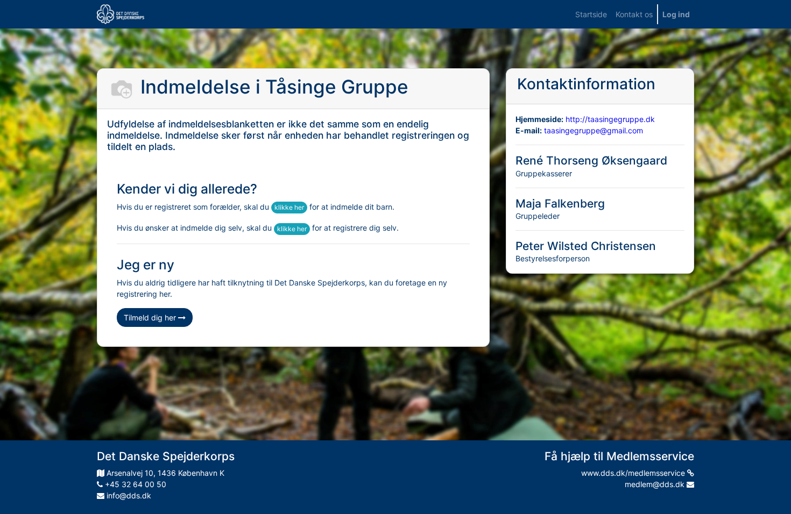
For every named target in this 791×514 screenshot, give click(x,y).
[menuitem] (591, 14)
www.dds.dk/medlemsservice (634, 472)
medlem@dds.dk (656, 484)
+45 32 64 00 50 (134, 484)
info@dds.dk (127, 495)
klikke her (289, 207)
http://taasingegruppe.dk (610, 119)
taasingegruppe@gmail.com (593, 130)
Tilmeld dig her (151, 317)
